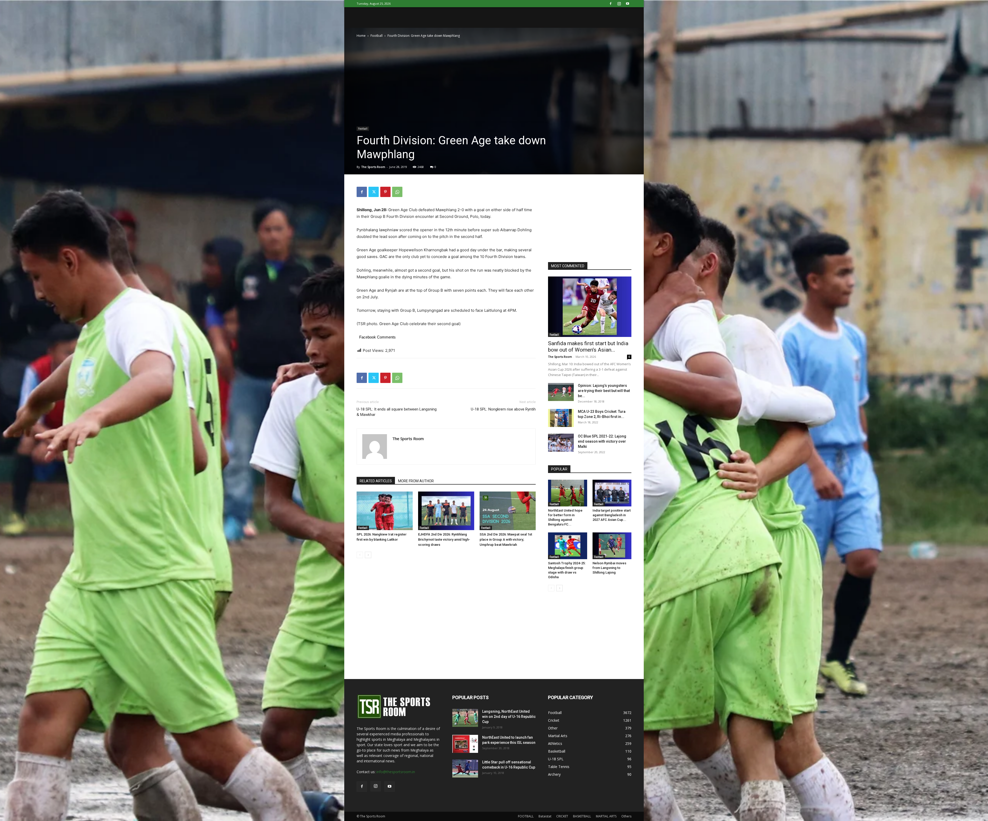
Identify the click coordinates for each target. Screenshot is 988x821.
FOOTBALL (526, 816)
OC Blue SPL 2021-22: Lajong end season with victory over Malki (602, 441)
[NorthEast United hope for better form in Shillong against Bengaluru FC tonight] (567, 493)
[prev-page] (360, 555)
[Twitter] (373, 192)
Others (626, 816)
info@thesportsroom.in (395, 771)
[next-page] (368, 555)
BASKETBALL (582, 816)
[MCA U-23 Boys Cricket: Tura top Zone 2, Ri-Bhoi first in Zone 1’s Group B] (561, 418)
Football (376, 35)
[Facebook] (610, 3)
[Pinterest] (385, 192)
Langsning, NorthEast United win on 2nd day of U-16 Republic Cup (509, 716)
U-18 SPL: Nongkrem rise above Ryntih (503, 409)
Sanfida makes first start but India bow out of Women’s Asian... (588, 346)
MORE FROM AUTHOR (416, 481)
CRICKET (562, 816)
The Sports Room (373, 167)
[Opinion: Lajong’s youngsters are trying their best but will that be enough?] (561, 392)
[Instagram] (619, 3)
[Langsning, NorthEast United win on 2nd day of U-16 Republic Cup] (465, 718)
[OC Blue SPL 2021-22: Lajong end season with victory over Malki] (561, 443)
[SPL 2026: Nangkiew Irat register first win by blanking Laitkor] (385, 511)
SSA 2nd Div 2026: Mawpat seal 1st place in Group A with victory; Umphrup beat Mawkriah (506, 539)
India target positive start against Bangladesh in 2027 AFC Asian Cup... (612, 515)
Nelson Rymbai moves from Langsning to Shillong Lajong (609, 567)
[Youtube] (627, 3)
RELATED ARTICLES (376, 481)
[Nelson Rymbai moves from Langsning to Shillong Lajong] (612, 545)
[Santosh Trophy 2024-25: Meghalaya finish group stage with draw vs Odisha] (567, 545)
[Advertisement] (586, 219)
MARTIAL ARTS (606, 816)
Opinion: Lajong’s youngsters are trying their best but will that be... (604, 390)
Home (361, 35)
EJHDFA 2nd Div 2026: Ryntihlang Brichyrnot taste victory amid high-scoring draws (444, 539)
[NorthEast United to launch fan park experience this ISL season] (465, 744)
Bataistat (545, 816)
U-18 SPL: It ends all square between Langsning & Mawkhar (397, 412)
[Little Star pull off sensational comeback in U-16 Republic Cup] (465, 769)
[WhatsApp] (397, 192)
